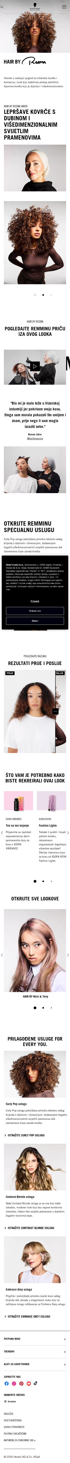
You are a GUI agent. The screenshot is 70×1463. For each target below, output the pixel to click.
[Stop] (35, 295)
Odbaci (35, 620)
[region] (35, 593)
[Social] (6, 1383)
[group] (35, 251)
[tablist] (35, 881)
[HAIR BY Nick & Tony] (35, 955)
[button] (35, 1339)
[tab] (43, 295)
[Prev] (2, 832)
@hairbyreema (35, 438)
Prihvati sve (35, 611)
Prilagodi (35, 601)
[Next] (68, 832)
